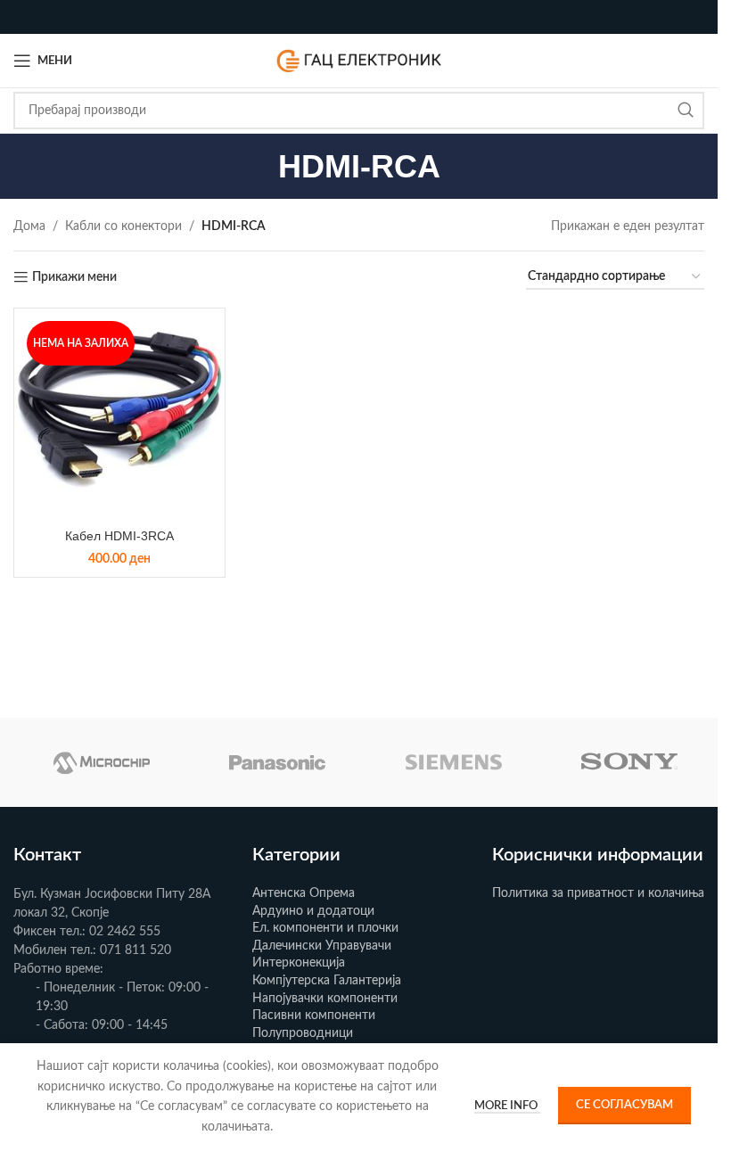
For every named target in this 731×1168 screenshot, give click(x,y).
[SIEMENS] (454, 762)
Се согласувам (624, 1105)
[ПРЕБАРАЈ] (685, 110)
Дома (29, 226)
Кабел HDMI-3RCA (119, 536)
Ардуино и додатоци (313, 911)
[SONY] (630, 762)
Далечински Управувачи (321, 946)
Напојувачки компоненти (325, 998)
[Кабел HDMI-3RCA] (119, 413)
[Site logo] (359, 60)
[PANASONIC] (278, 762)
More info (507, 1106)
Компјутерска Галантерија (326, 981)
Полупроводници (302, 1033)
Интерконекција (298, 963)
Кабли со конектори (123, 226)
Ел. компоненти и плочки (325, 928)
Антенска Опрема (303, 893)
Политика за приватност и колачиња (598, 893)
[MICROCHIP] (101, 762)
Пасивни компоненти (313, 1015)
